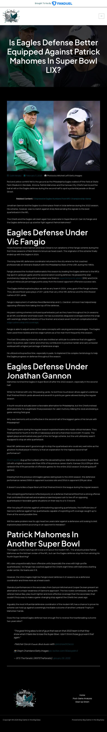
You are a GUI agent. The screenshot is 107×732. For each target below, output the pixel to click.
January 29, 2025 (61, 658)
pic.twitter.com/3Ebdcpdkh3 (63, 650)
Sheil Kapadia (13, 459)
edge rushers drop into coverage (22, 322)
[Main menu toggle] (101, 16)
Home (82, 695)
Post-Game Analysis (82, 698)
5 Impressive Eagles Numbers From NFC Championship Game (62, 198)
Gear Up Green (82, 701)
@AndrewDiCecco (64, 644)
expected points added (70, 278)
